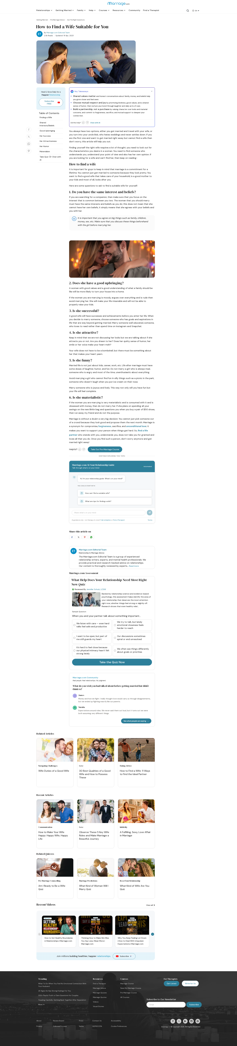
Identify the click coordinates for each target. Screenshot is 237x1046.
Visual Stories (98, 1006)
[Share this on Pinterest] (29, 153)
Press (81, 1021)
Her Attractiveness (48, 141)
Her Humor (44, 146)
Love (81, 766)
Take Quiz (44, 156)
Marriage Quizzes (100, 993)
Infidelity (123, 827)
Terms (150, 520)
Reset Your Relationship (130, 881)
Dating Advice (126, 766)
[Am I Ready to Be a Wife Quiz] (55, 876)
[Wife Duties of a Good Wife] (55, 750)
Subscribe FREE (49, 102)
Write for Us (190, 983)
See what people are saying (135, 721)
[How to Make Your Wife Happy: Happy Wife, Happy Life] (55, 811)
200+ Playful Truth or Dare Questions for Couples (58, 995)
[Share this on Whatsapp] (29, 146)
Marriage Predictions (88, 881)
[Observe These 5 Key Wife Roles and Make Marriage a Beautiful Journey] (95, 811)
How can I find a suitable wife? (97, 493)
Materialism (45, 151)
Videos (96, 1002)
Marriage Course (127, 983)
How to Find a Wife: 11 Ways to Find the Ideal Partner (135, 772)
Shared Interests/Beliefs (47, 124)
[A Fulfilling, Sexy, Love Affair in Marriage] (136, 811)
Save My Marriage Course (130, 988)
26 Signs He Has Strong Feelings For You (54, 991)
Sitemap (164, 1027)
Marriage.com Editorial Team (58, 32)
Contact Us (97, 1021)
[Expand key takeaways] (151, 91)
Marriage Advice (99, 988)
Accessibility (116, 1021)
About (38, 1021)
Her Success (45, 136)
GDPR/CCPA (97, 1026)
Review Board (58, 1021)
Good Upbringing (47, 130)
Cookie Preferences (119, 1026)
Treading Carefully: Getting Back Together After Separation (62, 1000)
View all (149, 905)
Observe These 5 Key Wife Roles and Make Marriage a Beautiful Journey (94, 835)
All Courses (124, 997)
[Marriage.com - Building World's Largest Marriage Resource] (118, 5)
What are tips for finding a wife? (98, 501)
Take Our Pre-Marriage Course (105, 449)
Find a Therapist (119, 520)
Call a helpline (106, 520)
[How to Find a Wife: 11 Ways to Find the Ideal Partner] (136, 750)
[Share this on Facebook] (29, 132)
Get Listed (171, 983)
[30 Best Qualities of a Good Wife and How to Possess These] (95, 750)
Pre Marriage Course (128, 993)
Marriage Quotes (100, 997)
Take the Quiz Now (112, 662)
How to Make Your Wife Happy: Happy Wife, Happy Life (53, 835)
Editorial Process (60, 1026)
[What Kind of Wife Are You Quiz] (136, 876)
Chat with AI (95, 123)
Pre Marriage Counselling (49, 881)
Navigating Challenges (48, 766)
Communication (45, 827)
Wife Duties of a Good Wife (53, 770)
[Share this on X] (29, 139)
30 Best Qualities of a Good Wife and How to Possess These (94, 774)
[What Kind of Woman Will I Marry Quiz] (95, 876)
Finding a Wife (46, 117)
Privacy (39, 1026)
